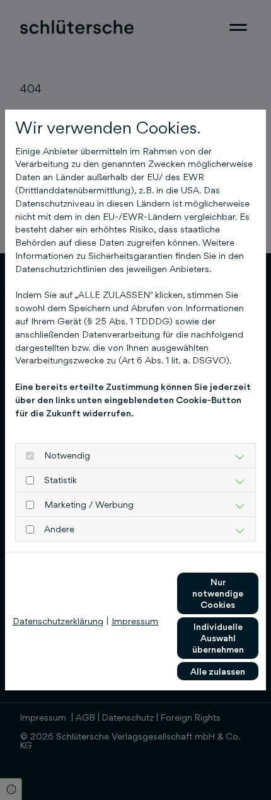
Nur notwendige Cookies (217, 593)
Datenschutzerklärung (58, 620)
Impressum (135, 620)
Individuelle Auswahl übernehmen (218, 637)
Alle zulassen (217, 671)
